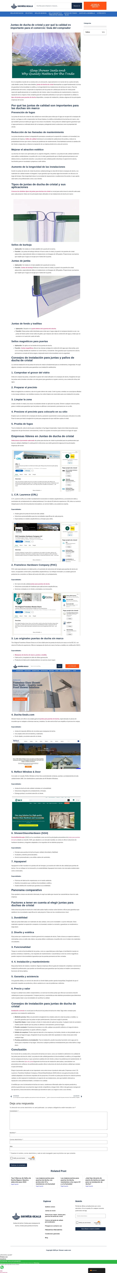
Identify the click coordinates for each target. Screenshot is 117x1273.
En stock (29, 13)
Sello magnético (55, 13)
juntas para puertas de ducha (40, 584)
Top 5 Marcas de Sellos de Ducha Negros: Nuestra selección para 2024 (21, 1180)
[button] (102, 32)
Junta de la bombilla (87, 13)
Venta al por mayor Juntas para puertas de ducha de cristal (55, 1215)
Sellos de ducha (16, 13)
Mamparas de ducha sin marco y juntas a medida (31, 655)
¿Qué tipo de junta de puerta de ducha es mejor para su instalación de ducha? (95, 1181)
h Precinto (101, 13)
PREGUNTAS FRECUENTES (53, 1230)
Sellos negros (41, 13)
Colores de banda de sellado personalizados (54, 1221)
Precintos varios (56, 15)
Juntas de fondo (70, 13)
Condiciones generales (52, 1234)
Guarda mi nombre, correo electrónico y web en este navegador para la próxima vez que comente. (43, 1153)
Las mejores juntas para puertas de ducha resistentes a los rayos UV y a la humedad (71, 1181)
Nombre (13, 1132)
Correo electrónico (16, 1139)
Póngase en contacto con (53, 1226)
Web (11, 1146)
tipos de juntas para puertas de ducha (23, 97)
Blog (67, 15)
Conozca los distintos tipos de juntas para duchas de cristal (30, 191)
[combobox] (53, 6)
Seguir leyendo (14, 1184)
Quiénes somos (50, 1207)
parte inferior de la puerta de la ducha (44, 328)
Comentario (14, 1111)
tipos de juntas (29, 1061)
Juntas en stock (50, 1211)
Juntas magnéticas (27, 348)
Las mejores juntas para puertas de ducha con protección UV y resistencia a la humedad (45, 1181)
